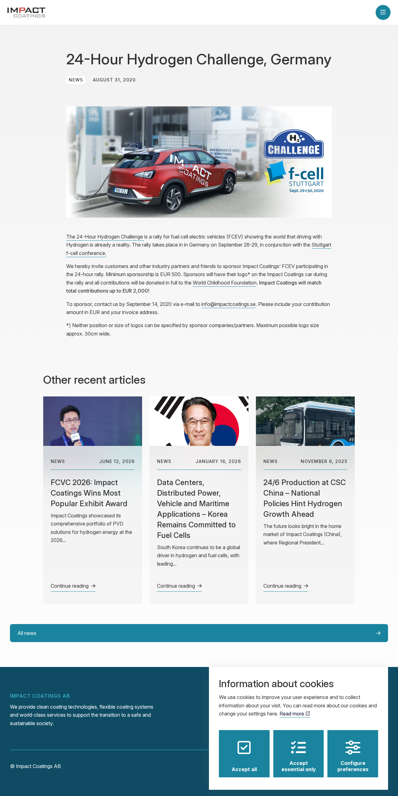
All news (26, 633)
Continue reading (70, 586)
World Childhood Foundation (225, 283)
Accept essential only (298, 766)
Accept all (244, 769)
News (76, 79)
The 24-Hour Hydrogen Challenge (105, 237)
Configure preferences (352, 766)
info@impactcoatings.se (228, 304)
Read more (292, 713)
